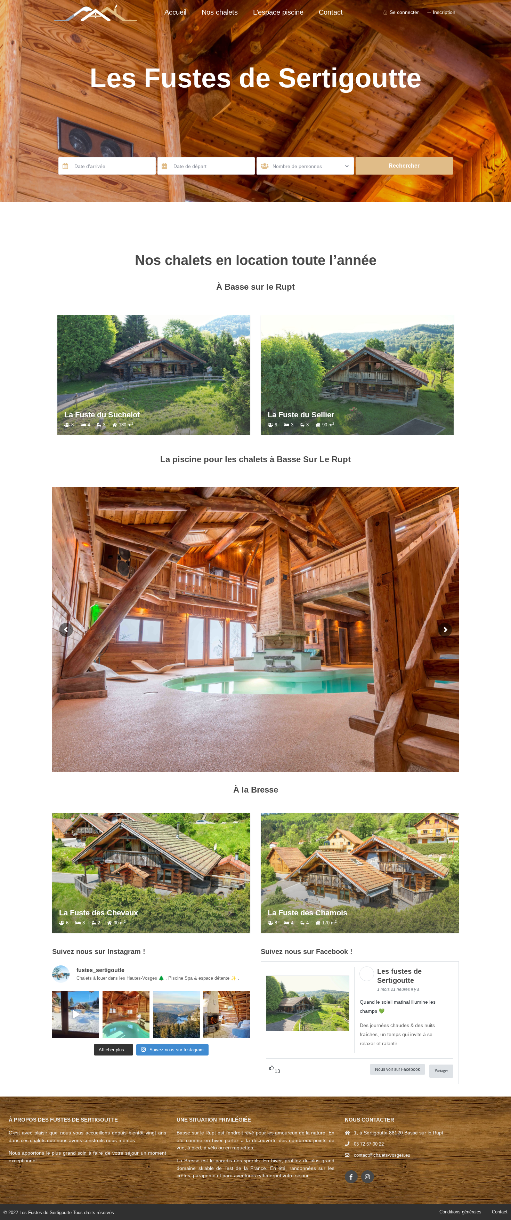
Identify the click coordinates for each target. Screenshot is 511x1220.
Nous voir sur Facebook (397, 1069)
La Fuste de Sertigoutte (315, 414)
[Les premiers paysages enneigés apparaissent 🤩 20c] (176, 1014)
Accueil (175, 12)
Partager (441, 1070)
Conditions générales (460, 1211)
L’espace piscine (278, 12)
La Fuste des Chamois (307, 912)
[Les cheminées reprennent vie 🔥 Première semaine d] (226, 1014)
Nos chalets (220, 12)
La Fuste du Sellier (104, 414)
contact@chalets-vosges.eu (382, 1155)
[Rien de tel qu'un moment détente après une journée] (126, 1014)
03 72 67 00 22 (369, 1144)
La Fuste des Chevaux (98, 912)
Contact (331, 12)
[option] (160, 375)
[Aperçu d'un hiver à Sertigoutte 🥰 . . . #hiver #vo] (75, 1014)
